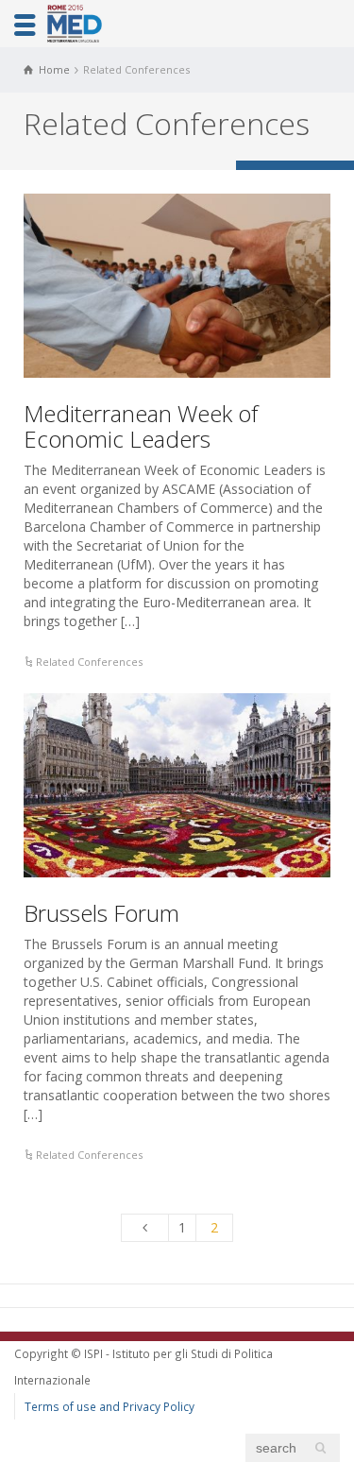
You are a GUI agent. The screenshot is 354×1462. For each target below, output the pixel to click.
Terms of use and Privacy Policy (109, 1406)
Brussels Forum (101, 912)
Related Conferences (89, 661)
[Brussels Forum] (177, 785)
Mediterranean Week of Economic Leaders (141, 425)
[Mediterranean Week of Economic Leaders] (177, 286)
